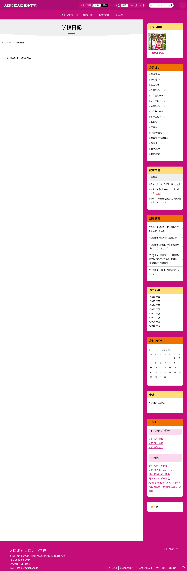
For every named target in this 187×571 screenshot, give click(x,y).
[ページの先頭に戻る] (183, 567)
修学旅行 (155, 148)
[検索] (171, 5)
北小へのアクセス (158, 466)
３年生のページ (158, 100)
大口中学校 (156, 447)
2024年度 (155, 305)
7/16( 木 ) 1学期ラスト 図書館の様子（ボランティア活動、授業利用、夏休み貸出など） (164, 259)
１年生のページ (158, 90)
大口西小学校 (156, 443)
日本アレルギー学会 (159, 478)
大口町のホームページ (160, 470)
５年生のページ (158, 111)
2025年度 (155, 301)
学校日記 (88, 15)
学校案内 (155, 74)
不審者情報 (156, 132)
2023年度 (155, 309)
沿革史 (154, 143)
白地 (97, 5)
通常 (89, 5)
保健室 (154, 122)
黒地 (105, 5)
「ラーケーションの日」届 (165, 184)
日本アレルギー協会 (159, 474)
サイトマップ (172, 549)
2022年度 (155, 313)
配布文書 (104, 15)
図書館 (154, 127)
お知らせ (155, 84)
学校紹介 (155, 79)
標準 (124, 5)
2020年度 (155, 321)
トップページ (71, 15)
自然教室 (155, 154)
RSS (156, 507)
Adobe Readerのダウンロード (164, 482)
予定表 (119, 15)
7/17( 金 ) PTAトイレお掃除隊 (163, 237)
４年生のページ (158, 106)
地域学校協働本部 (160, 138)
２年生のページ (158, 95)
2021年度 (155, 317)
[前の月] (149, 350)
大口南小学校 (156, 439)
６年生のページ (158, 116)
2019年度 (155, 325)
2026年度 (155, 297)
